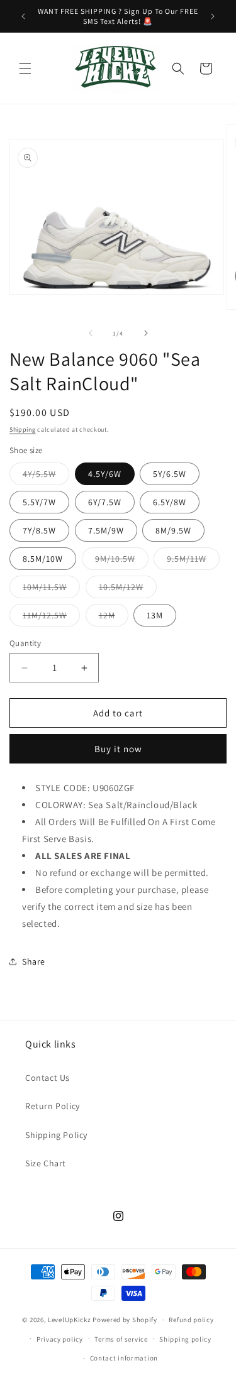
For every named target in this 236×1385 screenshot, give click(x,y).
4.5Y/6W (104, 473)
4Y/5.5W (46, 476)
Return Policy (52, 1106)
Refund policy (191, 1319)
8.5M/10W (43, 558)
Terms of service (120, 1339)
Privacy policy (60, 1339)
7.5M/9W (106, 530)
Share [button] (33, 961)
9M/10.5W (122, 561)
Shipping (22, 429)
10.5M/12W (128, 589)
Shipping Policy (56, 1135)
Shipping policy (185, 1339)
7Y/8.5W (39, 530)
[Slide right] (146, 333)
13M (155, 615)
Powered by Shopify (125, 1319)
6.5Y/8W (169, 502)
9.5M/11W (193, 561)
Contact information (124, 1358)
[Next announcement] (213, 16)
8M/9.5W (173, 530)
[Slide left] (90, 333)
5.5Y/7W (39, 502)
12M (113, 618)
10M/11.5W (51, 589)
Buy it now (118, 749)
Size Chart (45, 1163)
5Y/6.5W (169, 473)
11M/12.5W (51, 618)
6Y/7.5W (104, 502)
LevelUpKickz (69, 1319)
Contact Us (47, 1077)
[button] (25, 68)
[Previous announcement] (23, 16)
